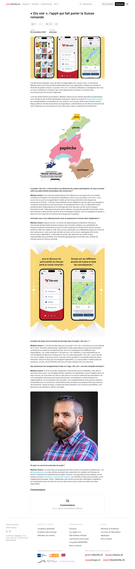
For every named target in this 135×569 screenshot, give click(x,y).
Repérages (105, 535)
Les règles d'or (75, 532)
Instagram (57, 477)
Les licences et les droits (79, 539)
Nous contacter (75, 545)
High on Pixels (11, 540)
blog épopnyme (38, 472)
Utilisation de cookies (46, 535)
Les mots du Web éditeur (111, 532)
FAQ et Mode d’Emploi (78, 535)
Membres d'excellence (110, 529)
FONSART (18, 536)
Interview (53, 32)
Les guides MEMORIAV (78, 542)
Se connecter (107, 4)
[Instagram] (10, 531)
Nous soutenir (106, 539)
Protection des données (47, 532)
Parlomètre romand (94, 99)
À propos (73, 529)
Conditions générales (46, 529)
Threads (66, 477)
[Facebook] (7, 531)
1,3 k (50, 24)
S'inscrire (120, 4)
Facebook (48, 477)
